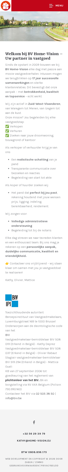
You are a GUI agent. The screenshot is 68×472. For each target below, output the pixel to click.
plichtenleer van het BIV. (22, 380)
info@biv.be (13, 398)
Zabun (29, 462)
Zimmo (39, 462)
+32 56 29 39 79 (34, 433)
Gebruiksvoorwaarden (24, 465)
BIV (7, 335)
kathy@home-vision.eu (34, 440)
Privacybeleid (50, 465)
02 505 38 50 (45, 393)
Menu (59, 5)
